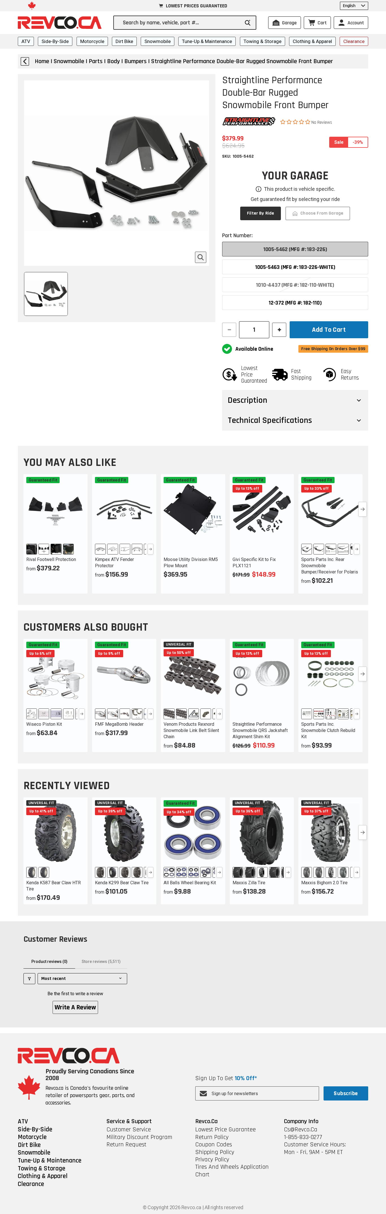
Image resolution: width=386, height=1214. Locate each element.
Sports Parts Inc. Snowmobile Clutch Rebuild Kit (328, 730)
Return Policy (212, 1137)
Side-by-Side (55, 41)
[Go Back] (25, 61)
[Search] (247, 22)
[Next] (150, 549)
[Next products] (362, 509)
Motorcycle (92, 41)
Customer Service (129, 1129)
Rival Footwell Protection (51, 559)
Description (247, 400)
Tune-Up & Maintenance (207, 41)
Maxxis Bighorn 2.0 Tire (324, 882)
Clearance (354, 41)
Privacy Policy (212, 1159)
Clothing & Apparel (312, 41)
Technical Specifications (270, 420)
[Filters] (29, 978)
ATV (25, 41)
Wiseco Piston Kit (44, 724)
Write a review (75, 1007)
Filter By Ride (260, 213)
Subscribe (346, 1093)
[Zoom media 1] (200, 257)
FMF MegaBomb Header (119, 724)
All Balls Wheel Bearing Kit (190, 882)
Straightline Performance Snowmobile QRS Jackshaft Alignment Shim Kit (260, 730)
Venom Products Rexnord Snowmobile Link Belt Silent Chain (191, 730)
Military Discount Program (139, 1137)
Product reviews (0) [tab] (49, 961)
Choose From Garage (321, 213)
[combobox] (181, 22)
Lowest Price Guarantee (225, 1129)
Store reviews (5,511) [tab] (101, 961)
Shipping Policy (214, 1152)
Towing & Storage (262, 41)
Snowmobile (157, 41)
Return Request (126, 1144)
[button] (295, 122)
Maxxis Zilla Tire (249, 882)
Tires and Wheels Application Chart (232, 1170)
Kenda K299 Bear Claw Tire (122, 882)
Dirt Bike (124, 41)
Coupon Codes (213, 1144)
